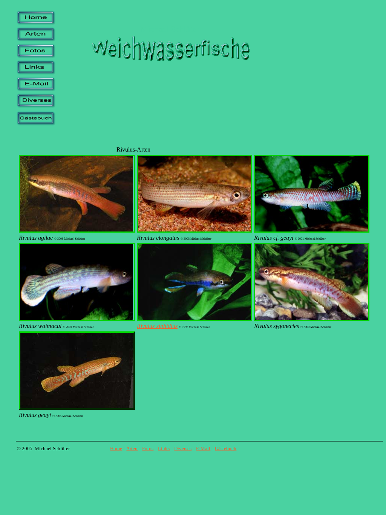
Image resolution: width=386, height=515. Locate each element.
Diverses (182, 448)
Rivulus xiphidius (157, 326)
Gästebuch (225, 448)
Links (164, 448)
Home (116, 448)
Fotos (147, 448)
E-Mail (203, 448)
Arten (132, 448)
